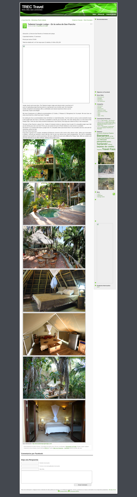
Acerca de (101, 14)
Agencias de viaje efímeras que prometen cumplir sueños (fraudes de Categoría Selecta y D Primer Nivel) (106, 123)
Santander (102, 144)
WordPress (99, 195)
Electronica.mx (100, 97)
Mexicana (103, 139)
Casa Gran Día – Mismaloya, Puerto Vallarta (34, 20)
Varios (98, 112)
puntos (109, 141)
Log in (98, 194)
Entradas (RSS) (63, 491)
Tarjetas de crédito (101, 110)
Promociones (100, 108)
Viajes (98, 114)
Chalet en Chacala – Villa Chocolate (82, 20)
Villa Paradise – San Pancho (108, 120)
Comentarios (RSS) (74, 491)
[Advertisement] (105, 24)
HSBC (98, 139)
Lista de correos (111, 14)
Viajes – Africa (100, 115)
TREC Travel (32, 7)
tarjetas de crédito (105, 146)
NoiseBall (99, 98)
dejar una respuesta (58, 448)
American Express (108, 133)
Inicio (94, 14)
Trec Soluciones (101, 101)
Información (100, 105)
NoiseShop (99, 99)
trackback (66, 448)
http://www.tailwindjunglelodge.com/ (42, 443)
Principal (99, 107)
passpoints (101, 141)
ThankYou (99, 149)
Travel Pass (108, 149)
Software (110, 144)
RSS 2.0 (47, 448)
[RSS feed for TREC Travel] (114, 194)
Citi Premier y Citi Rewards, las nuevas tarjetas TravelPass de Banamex (105, 127)
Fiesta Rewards (105, 138)
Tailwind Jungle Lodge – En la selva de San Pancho (51, 24)
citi (110, 136)
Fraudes (112, 138)
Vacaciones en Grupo (42, 26)
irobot (98, 286)
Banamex (103, 135)
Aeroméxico (100, 133)
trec (34, 26)
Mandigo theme (101, 196)
